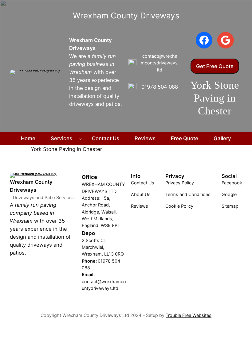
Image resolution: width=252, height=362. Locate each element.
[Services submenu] (80, 138)
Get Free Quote (215, 66)
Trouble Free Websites (188, 315)
